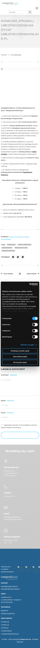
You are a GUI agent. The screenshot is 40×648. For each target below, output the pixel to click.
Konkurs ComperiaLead (24, 244)
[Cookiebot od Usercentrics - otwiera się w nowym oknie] (29, 284)
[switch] (35, 324)
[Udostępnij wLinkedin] (23, 257)
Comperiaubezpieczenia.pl (10, 634)
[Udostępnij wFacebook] (13, 257)
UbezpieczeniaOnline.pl (8, 250)
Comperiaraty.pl (6, 631)
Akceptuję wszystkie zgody (20, 351)
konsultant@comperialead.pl (10, 589)
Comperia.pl (5, 622)
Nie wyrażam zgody (20, 362)
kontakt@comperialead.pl (9, 586)
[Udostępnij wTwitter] (18, 257)
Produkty (26, 237)
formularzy (16, 128)
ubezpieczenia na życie (21, 248)
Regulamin (4, 610)
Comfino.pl (4, 628)
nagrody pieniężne (7, 248)
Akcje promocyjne (16, 237)
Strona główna (6, 239)
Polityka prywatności (8, 613)
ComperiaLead (17, 55)
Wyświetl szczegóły (27, 345)
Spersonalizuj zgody (20, 356)
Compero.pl (5, 625)
